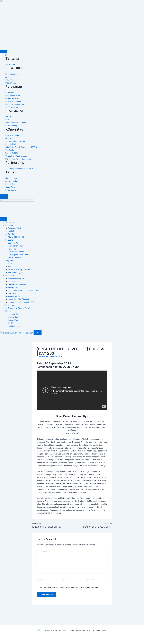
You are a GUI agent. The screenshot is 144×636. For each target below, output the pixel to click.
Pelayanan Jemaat (16, 252)
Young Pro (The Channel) (18, 299)
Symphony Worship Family (19, 308)
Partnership (10, 305)
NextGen (12, 281)
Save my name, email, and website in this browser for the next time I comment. (69, 587)
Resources (9, 225)
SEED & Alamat (14, 258)
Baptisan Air (13, 243)
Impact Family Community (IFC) (21, 302)
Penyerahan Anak (15, 246)
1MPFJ (11, 264)
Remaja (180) (13, 287)
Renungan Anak (14, 228)
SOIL (10, 266)
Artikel (11, 231)
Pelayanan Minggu (16, 278)
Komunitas (9, 275)
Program (9, 261)
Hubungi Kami (14, 314)
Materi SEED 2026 (16, 237)
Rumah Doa (13, 320)
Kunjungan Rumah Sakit (18, 255)
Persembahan (14, 326)
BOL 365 (12, 234)
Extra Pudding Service (17, 272)
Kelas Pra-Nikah (14, 249)
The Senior (12, 293)
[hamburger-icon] (3, 51)
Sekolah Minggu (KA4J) (18, 284)
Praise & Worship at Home (19, 269)
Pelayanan (9, 240)
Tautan (8, 311)
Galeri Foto (12, 323)
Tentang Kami (11, 222)
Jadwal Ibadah (14, 317)
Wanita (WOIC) (14, 296)
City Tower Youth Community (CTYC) (24, 290)
